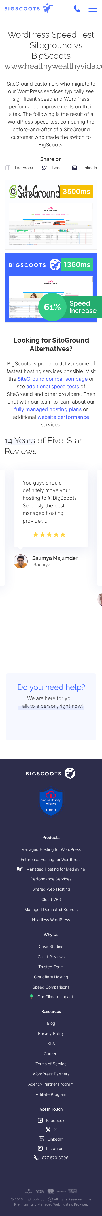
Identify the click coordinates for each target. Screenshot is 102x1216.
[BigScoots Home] (29, 8)
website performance (63, 417)
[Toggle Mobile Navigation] (92, 9)
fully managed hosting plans (48, 409)
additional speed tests (52, 386)
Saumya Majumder (55, 558)
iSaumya (41, 564)
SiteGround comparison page (53, 379)
